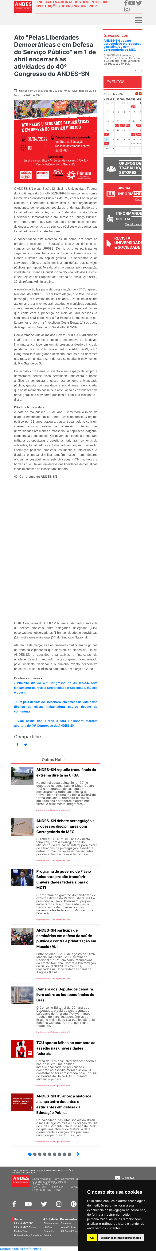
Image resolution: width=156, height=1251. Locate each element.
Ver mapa (76, 1187)
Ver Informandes (135, 224)
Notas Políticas (68, 1227)
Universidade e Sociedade (28, 1235)
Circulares (65, 1223)
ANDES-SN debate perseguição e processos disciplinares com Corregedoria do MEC (122, 45)
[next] (140, 93)
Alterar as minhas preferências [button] (121, 1237)
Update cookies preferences (20, 1249)
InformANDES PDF (23, 1223)
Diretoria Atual (51, 1223)
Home (18, 1219)
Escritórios (49, 1231)
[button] (136, 70)
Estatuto (48, 1235)
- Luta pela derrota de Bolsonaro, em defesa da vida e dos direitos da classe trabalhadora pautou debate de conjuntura (55, 706)
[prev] (136, 93)
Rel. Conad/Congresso (72, 1231)
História (48, 1227)
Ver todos (141, 199)
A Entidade (50, 1219)
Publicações (20, 1231)
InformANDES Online (25, 1227)
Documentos (68, 1219)
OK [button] (92, 1237)
